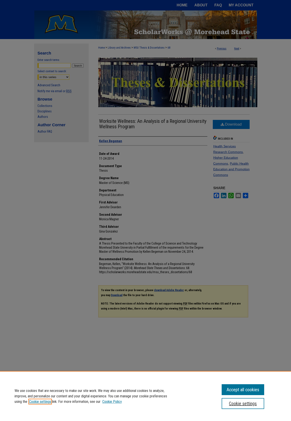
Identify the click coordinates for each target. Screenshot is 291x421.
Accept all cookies (243, 389)
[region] (145, 396)
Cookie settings (40, 401)
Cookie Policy (112, 401)
